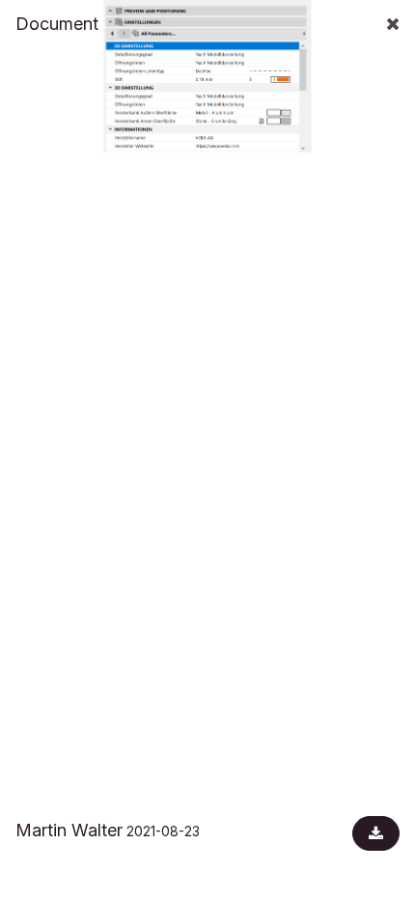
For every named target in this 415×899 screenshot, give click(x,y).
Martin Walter (69, 830)
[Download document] (376, 833)
